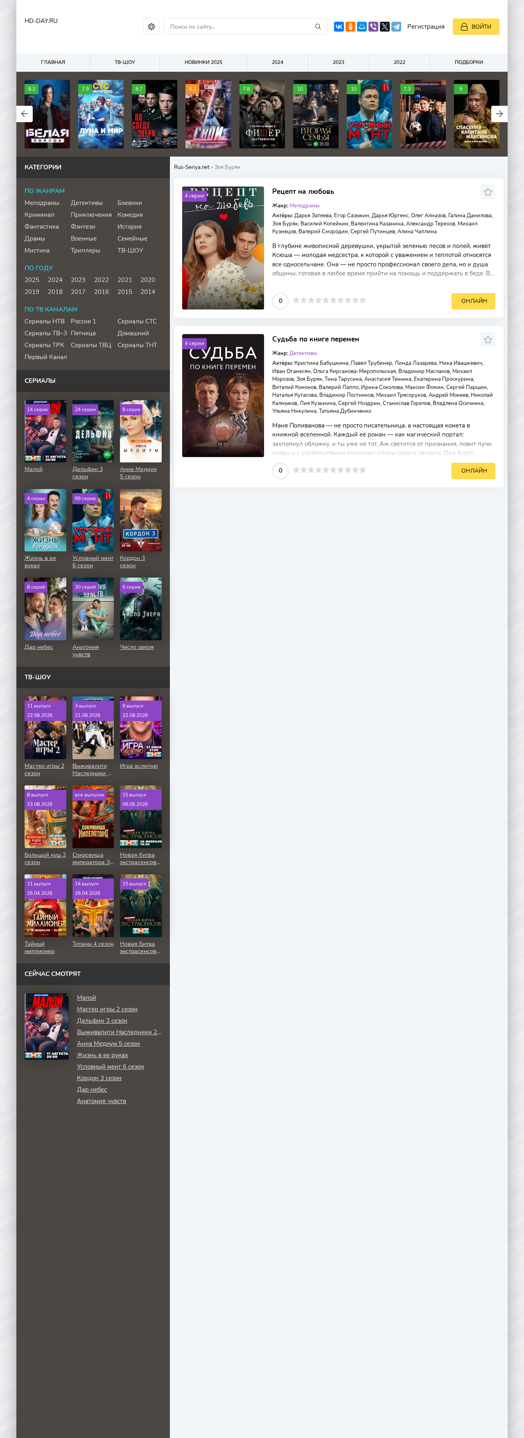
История (129, 227)
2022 (399, 62)
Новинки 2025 (203, 62)
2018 (55, 292)
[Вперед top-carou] (499, 114)
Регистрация (426, 27)
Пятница (83, 333)
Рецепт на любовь (303, 191)
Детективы (303, 353)
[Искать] (318, 26)
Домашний (133, 333)
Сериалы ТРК (44, 345)
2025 (32, 280)
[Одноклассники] (350, 27)
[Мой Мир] (362, 27)
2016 (101, 292)
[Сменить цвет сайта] (151, 26)
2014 (147, 292)
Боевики (129, 203)
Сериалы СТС (137, 321)
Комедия (130, 215)
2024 (277, 62)
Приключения (91, 215)
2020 (147, 280)
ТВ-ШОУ (125, 62)
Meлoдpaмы (304, 205)
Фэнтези (83, 227)
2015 (124, 292)
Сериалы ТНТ (137, 345)
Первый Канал (46, 357)
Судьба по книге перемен (315, 339)
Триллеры (85, 250)
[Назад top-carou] (24, 114)
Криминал (39, 215)
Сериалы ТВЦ (91, 345)
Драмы (35, 238)
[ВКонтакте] (339, 27)
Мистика (37, 250)
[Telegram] (396, 27)
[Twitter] (385, 27)
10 (362, 300)
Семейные (132, 238)
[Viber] (373, 27)
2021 (124, 280)
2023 (338, 62)
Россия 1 (83, 321)
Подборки (469, 62)
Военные (84, 238)
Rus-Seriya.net (192, 167)
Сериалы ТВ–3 (46, 333)
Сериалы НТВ (45, 321)
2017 (78, 292)
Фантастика (42, 227)
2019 (32, 292)
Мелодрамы (42, 203)
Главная (53, 62)
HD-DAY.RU (41, 21)
